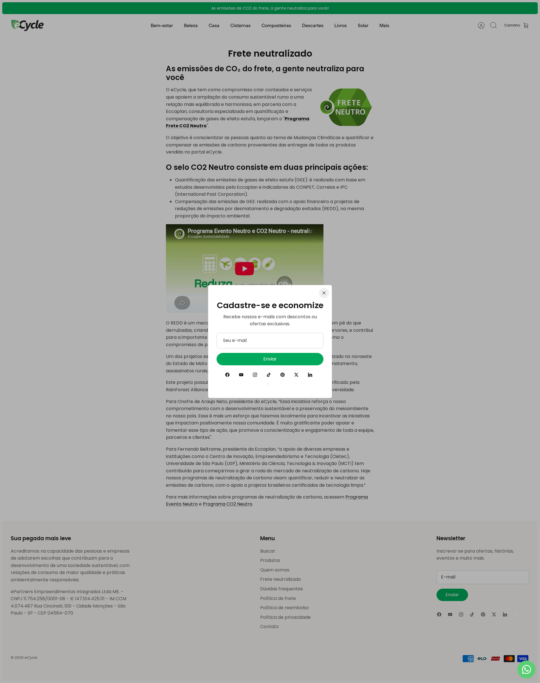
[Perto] (324, 293)
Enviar (270, 359)
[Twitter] (296, 375)
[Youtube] (241, 375)
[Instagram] (254, 375)
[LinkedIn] (310, 375)
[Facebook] (227, 375)
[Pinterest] (282, 375)
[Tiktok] (268, 375)
